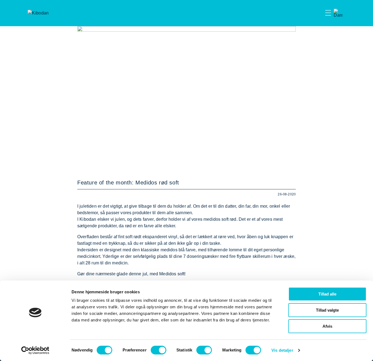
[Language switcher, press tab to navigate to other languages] (338, 13)
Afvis (327, 326)
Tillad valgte (327, 310)
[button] (318, 13)
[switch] (158, 350)
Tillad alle (327, 294)
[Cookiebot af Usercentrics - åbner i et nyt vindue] (35, 350)
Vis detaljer (282, 350)
